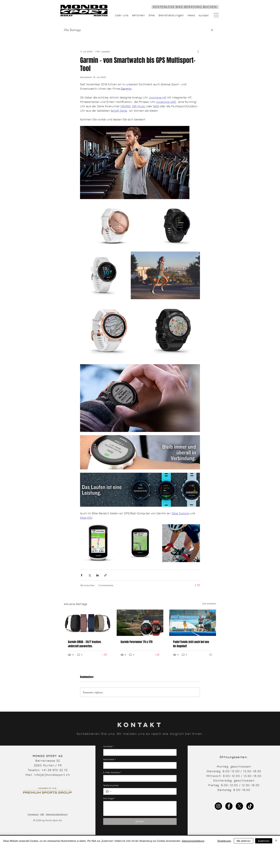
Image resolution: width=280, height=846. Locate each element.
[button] (216, 15)
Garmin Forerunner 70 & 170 (136, 642)
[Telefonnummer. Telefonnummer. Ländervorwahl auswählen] (108, 791)
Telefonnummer (111, 785)
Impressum (33, 814)
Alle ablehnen (244, 840)
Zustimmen (263, 840)
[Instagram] (218, 806)
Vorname (108, 746)
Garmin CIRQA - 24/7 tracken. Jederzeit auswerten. (84, 644)
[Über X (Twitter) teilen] (89, 575)
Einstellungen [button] (224, 840)
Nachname (109, 759)
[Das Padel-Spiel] (192, 623)
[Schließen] (276, 840)
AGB (42, 814)
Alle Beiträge (72, 30)
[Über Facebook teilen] (81, 575)
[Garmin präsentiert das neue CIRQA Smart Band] (87, 623)
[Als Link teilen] (105, 575)
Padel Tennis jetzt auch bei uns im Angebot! (191, 644)
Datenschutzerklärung (57, 814)
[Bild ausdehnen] (134, 162)
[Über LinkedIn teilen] (97, 575)
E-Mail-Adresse (112, 772)
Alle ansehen (209, 603)
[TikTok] (250, 806)
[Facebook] (229, 806)
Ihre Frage (109, 798)
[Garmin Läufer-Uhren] (140, 623)
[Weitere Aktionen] (198, 51)
